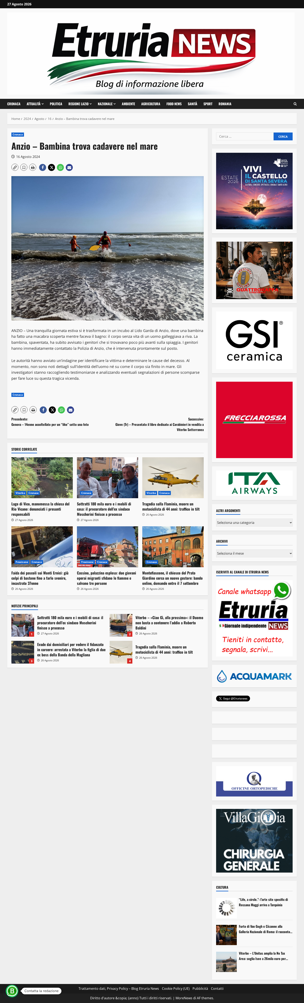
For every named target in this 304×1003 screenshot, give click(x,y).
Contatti (217, 988)
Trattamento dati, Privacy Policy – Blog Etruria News (119, 988)
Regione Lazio (78, 103)
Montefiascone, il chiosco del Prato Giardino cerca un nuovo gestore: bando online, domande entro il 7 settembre (172, 578)
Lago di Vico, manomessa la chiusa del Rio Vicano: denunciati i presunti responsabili (40, 509)
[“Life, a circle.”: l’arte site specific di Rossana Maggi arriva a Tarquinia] (226, 908)
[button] (295, 104)
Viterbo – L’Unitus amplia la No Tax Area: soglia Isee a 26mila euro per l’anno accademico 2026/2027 (262, 956)
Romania (225, 103)
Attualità (34, 103)
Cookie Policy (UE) (176, 988)
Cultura (222, 887)
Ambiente (128, 103)
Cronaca (13, 103)
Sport (207, 103)
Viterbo (20, 493)
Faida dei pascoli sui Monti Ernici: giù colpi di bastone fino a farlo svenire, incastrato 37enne (39, 578)
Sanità (192, 103)
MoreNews (184, 998)
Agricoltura (150, 103)
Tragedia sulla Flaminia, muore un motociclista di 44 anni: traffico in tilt (171, 506)
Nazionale (105, 103)
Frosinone (22, 562)
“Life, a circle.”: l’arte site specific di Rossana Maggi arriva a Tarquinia (263, 902)
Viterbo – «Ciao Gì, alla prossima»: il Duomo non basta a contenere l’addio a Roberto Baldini (121, 625)
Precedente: (50, 422)
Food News (174, 103)
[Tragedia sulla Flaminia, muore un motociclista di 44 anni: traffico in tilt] (173, 477)
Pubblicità (200, 988)
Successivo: (159, 424)
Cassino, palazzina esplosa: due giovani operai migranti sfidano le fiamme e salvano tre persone (106, 578)
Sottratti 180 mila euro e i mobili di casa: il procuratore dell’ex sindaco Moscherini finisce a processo (104, 509)
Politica (56, 103)
